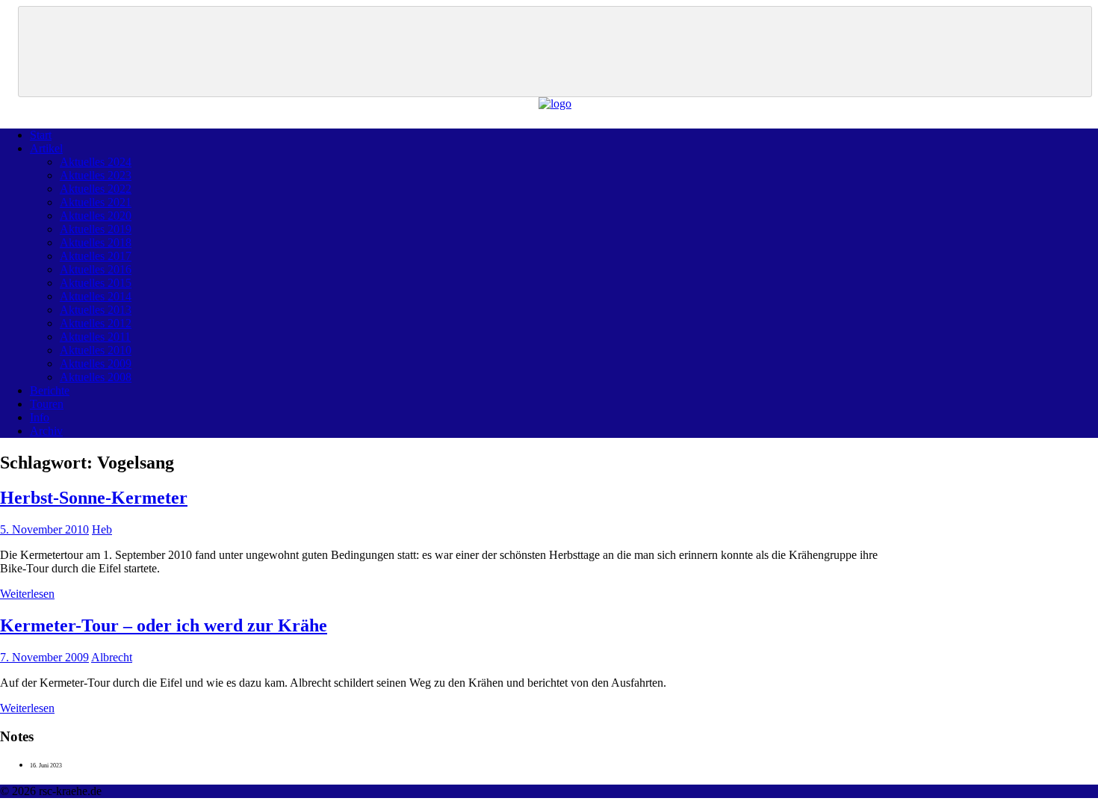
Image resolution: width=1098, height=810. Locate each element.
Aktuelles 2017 (95, 256)
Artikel (46, 148)
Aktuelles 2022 (95, 188)
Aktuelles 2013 (95, 309)
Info (39, 417)
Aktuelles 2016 (95, 269)
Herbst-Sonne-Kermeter (93, 497)
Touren (46, 404)
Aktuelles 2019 (95, 229)
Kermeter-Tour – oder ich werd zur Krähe (163, 625)
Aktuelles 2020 (95, 215)
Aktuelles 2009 (95, 363)
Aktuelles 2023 (95, 175)
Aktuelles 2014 (95, 296)
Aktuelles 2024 (95, 161)
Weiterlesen (27, 593)
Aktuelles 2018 (95, 242)
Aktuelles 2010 (95, 350)
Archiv (46, 430)
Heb (102, 529)
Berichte (49, 390)
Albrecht (111, 657)
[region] (555, 51)
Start (41, 135)
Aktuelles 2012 (95, 323)
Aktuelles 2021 (95, 202)
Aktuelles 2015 (95, 282)
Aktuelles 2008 (95, 377)
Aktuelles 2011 (95, 336)
